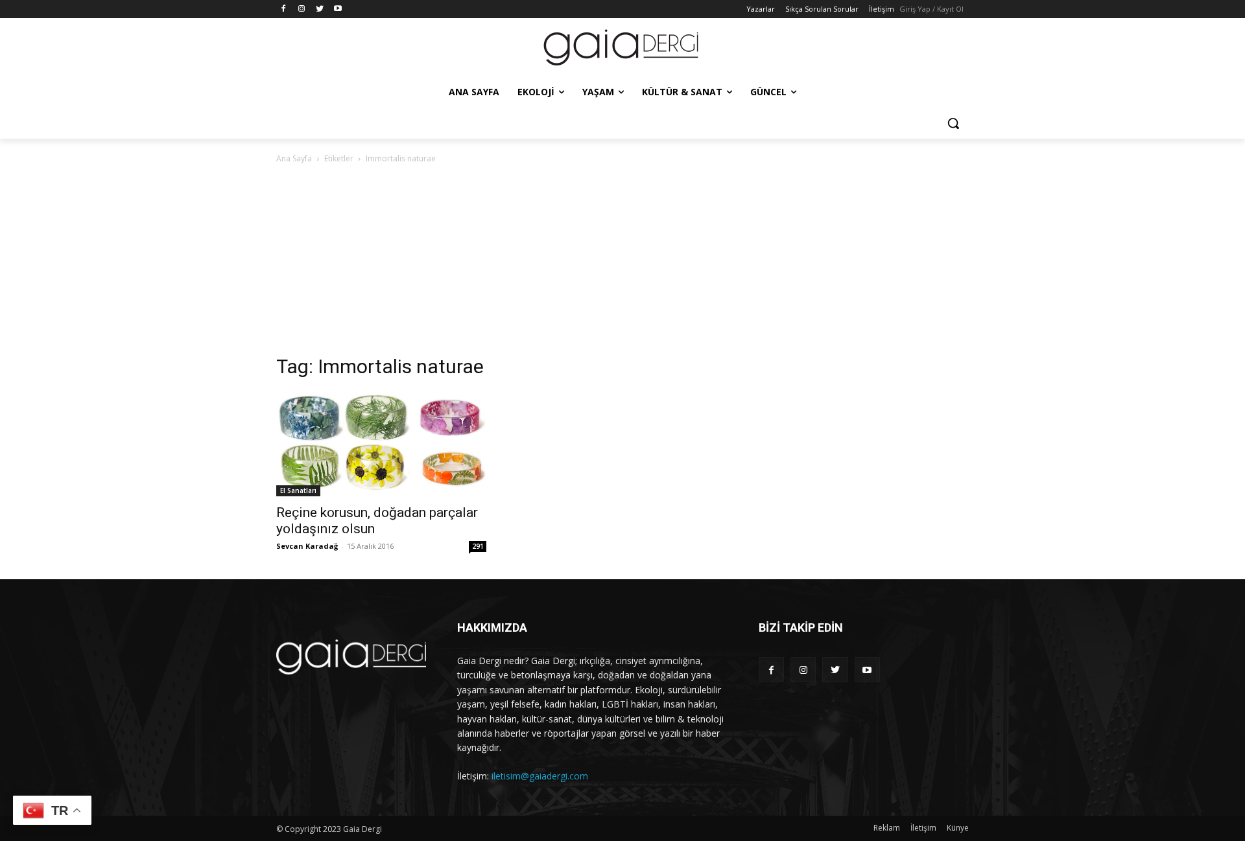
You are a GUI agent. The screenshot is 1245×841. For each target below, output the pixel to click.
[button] (953, 123)
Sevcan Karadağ (307, 546)
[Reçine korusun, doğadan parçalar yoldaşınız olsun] (381, 443)
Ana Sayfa (294, 158)
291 (478, 546)
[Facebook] (283, 9)
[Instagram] (301, 9)
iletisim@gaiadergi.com (540, 776)
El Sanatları (298, 490)
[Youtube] (337, 9)
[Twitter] (320, 9)
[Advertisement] (622, 263)
